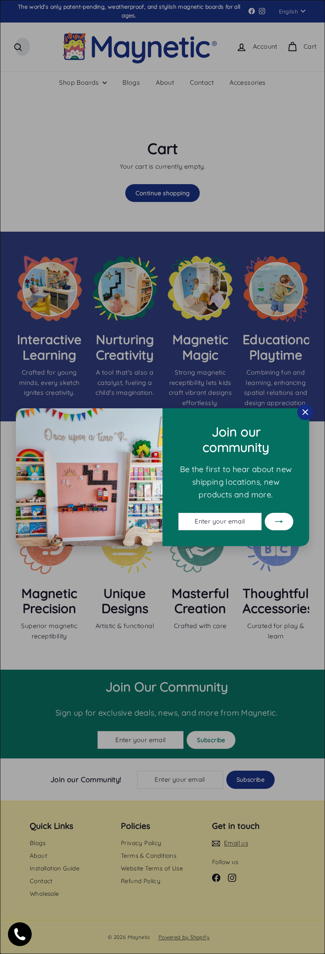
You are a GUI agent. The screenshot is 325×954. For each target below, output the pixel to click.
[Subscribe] (279, 521)
